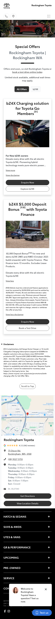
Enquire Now (27, 182)
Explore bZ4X (27, 188)
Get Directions (27, 495)
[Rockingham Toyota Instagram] (9, 611)
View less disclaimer (14, 314)
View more (10, 170)
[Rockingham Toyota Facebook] (5, 611)
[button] (48, 16)
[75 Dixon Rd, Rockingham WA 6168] (13, 16)
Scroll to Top (27, 386)
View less (10, 281)
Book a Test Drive (27, 328)
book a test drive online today (27, 71)
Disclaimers (8, 344)
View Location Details (27, 503)
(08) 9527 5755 (15, 459)
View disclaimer (13, 175)
